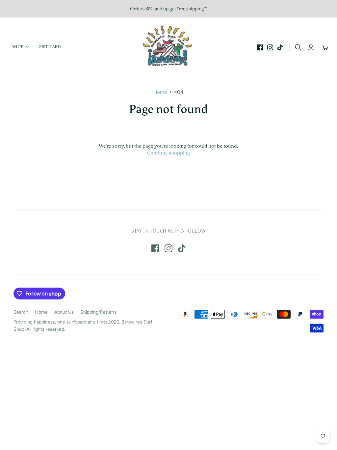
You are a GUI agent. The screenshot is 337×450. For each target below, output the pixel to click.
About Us (64, 312)
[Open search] (298, 47)
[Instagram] (270, 47)
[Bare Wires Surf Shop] (168, 46)
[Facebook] (260, 47)
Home (160, 92)
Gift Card (50, 46)
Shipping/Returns (98, 312)
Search (20, 312)
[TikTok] (280, 47)
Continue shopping (168, 153)
